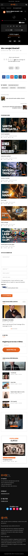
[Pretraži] (26, 4)
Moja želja (13, 382)
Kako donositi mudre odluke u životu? (15, 98)
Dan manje (3, 200)
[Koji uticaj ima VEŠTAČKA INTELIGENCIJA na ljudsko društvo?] (25, 107)
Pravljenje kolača (7, 460)
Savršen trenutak (5, 178)
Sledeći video (24, 103)
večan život (12, 87)
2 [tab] (12, 328)
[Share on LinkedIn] (16, 77)
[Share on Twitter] (8, 77)
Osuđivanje (13, 372)
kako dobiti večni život (13, 85)
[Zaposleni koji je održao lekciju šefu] (14, 366)
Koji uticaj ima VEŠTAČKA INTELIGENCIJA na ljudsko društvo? (12, 107)
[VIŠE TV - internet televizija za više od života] (14, 5)
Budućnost (9, 8)
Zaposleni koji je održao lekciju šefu (15, 367)
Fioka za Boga (4, 222)
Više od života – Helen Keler (14, 1)
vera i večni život (21, 87)
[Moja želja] (6, 385)
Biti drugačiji (14, 401)
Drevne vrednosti (11, 457)
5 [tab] (16, 328)
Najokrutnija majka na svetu (17, 392)
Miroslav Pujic (5, 87)
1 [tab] (11, 328)
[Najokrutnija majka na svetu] (6, 395)
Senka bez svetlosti (6, 156)
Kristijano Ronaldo (8, 320)
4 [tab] (15, 328)
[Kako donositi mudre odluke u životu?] (3, 98)
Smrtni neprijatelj (5, 134)
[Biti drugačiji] (6, 404)
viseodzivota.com (5, 493)
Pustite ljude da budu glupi (7, 244)
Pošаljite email (4, 501)
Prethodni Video (5, 94)
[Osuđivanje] (6, 375)
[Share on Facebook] (4, 77)
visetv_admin (5, 136)
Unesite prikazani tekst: (12, 288)
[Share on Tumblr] (20, 77)
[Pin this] (24, 77)
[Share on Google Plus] (12, 77)
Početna (3, 8)
